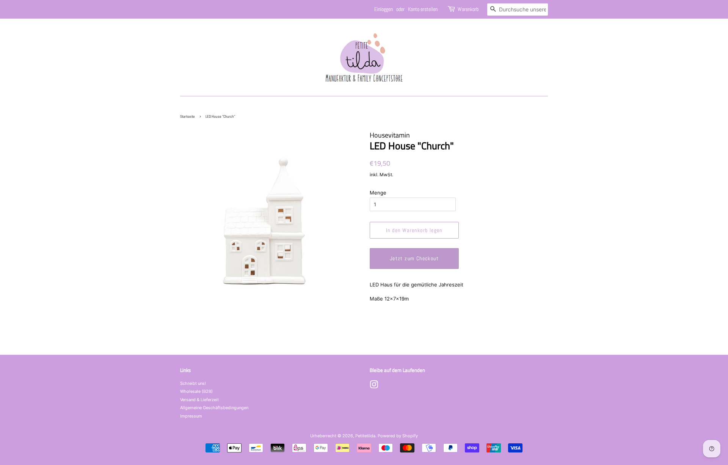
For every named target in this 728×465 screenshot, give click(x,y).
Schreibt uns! (193, 383)
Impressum (191, 416)
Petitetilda (365, 435)
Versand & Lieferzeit (199, 399)
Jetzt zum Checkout (414, 258)
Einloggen (383, 9)
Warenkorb (468, 9)
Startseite (187, 116)
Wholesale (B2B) (196, 391)
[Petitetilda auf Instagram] (374, 386)
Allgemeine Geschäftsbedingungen (214, 407)
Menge (378, 193)
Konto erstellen (423, 9)
